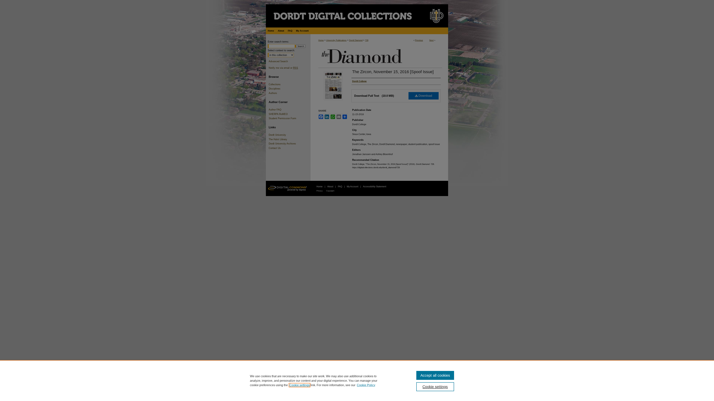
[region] (357, 380)
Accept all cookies (435, 375)
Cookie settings (299, 385)
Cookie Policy (366, 385)
